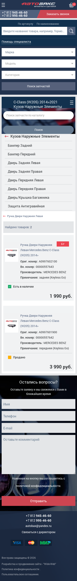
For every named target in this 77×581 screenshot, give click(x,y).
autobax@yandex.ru (38, 526)
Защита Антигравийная (26, 206)
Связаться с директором (38, 532)
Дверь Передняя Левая (26, 180)
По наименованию (48, 24)
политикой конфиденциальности (38, 486)
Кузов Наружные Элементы (35, 136)
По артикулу (25, 24)
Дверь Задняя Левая (24, 163)
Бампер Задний (20, 145)
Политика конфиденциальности (20, 569)
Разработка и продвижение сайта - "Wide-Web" (29, 564)
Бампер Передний (21, 154)
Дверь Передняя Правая (27, 189)
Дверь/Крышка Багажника (28, 197)
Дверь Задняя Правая (25, 171)
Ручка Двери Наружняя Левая (25, 216)
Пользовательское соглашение (20, 574)
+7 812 (15, 12)
